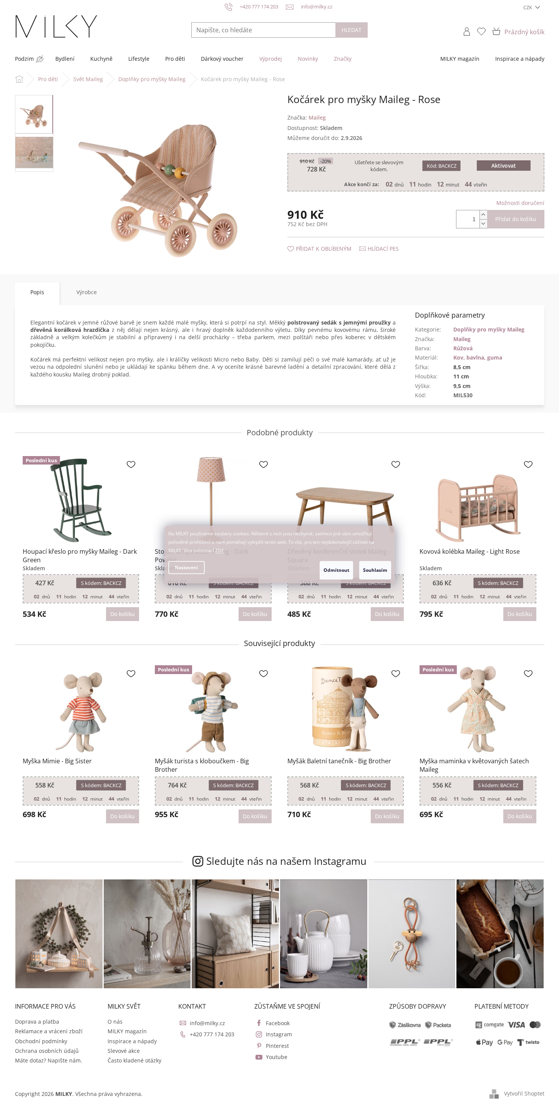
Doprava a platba (37, 1021)
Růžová (463, 348)
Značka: (306, 117)
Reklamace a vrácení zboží (49, 1031)
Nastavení (186, 567)
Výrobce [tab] (86, 292)
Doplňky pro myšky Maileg (488, 329)
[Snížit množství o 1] (483, 223)
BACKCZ (441, 165)
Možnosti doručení (520, 202)
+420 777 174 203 (212, 1034)
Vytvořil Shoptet (524, 1093)
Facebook (278, 1023)
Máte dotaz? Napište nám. (48, 1060)
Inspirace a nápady (132, 1041)
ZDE (219, 550)
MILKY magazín (127, 1031)
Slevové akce (124, 1050)
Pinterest (277, 1045)
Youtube (276, 1057)
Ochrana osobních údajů (47, 1050)
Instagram (279, 1034)
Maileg (462, 339)
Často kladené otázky (134, 1060)
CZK (528, 7)
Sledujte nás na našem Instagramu (286, 861)
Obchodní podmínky (41, 1041)
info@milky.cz (207, 1023)
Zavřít (328, 241)
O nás (115, 1021)
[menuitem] (24, 59)
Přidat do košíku (515, 219)
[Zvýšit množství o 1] (483, 214)
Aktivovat (503, 165)
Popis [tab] (37, 292)
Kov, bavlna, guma (477, 357)
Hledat (352, 29)
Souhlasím (375, 570)
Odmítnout (336, 570)
